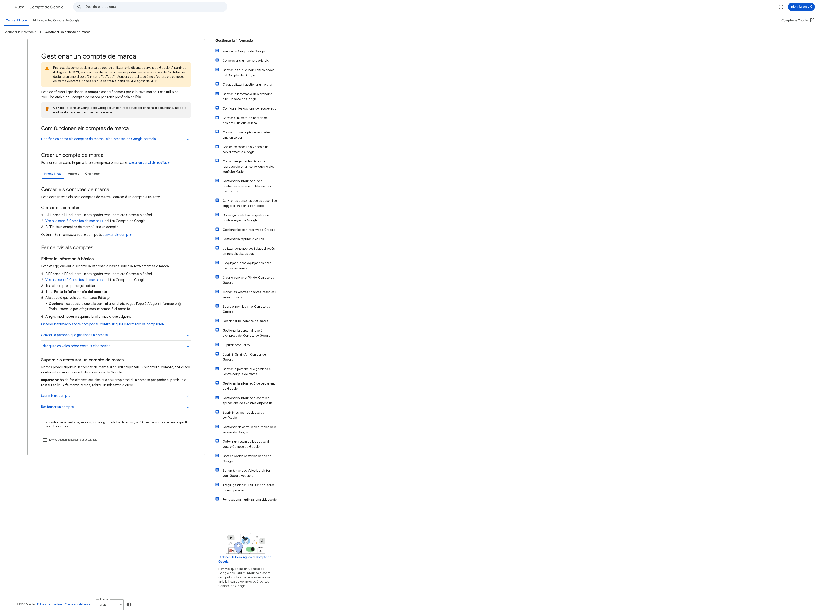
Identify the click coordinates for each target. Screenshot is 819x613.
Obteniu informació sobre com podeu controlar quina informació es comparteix (102, 324)
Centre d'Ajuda (16, 20)
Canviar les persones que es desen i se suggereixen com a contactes (250, 203)
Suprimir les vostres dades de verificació (243, 415)
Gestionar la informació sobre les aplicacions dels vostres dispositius (247, 400)
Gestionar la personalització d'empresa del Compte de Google (246, 333)
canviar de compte (117, 235)
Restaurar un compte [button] (57, 407)
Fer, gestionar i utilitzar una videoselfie (250, 500)
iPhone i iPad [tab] (53, 174)
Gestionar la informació (234, 40)
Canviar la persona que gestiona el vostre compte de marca (247, 371)
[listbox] (110, 604)
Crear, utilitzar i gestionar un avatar (247, 84)
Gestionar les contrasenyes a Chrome (249, 230)
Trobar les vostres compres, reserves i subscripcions (249, 294)
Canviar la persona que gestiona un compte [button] (74, 335)
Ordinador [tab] (92, 174)
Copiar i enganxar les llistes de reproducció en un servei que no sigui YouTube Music (249, 166)
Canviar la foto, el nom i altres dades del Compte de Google (248, 72)
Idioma (104, 599)
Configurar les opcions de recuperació (250, 108)
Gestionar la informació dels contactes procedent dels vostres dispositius (247, 186)
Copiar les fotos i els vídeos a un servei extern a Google (246, 149)
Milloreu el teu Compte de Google (56, 20)
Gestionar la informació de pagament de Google (249, 386)
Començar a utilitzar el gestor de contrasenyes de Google (246, 217)
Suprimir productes (236, 345)
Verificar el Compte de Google (244, 51)
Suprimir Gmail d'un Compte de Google (244, 357)
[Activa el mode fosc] (129, 604)
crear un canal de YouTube (149, 163)
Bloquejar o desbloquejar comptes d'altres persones (247, 265)
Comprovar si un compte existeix (246, 61)
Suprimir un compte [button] (56, 396)
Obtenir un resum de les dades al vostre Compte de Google (246, 444)
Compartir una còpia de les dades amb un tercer (246, 134)
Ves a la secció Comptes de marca (72, 221)
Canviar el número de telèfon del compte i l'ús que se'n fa (245, 120)
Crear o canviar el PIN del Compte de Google (248, 280)
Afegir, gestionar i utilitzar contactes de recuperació (248, 487)
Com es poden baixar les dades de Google (247, 458)
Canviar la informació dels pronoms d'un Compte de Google (247, 96)
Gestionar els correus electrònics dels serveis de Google (249, 429)
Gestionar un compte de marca (245, 321)
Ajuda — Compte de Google (38, 7)
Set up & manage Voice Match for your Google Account (246, 473)
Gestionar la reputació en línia (244, 239)
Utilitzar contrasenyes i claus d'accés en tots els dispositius (249, 251)
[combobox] (156, 7)
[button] (8, 7)
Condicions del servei (78, 604)
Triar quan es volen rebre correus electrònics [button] (75, 346)
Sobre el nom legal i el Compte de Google (246, 309)
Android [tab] (74, 174)
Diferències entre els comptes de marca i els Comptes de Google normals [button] (98, 139)
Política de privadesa (49, 604)
